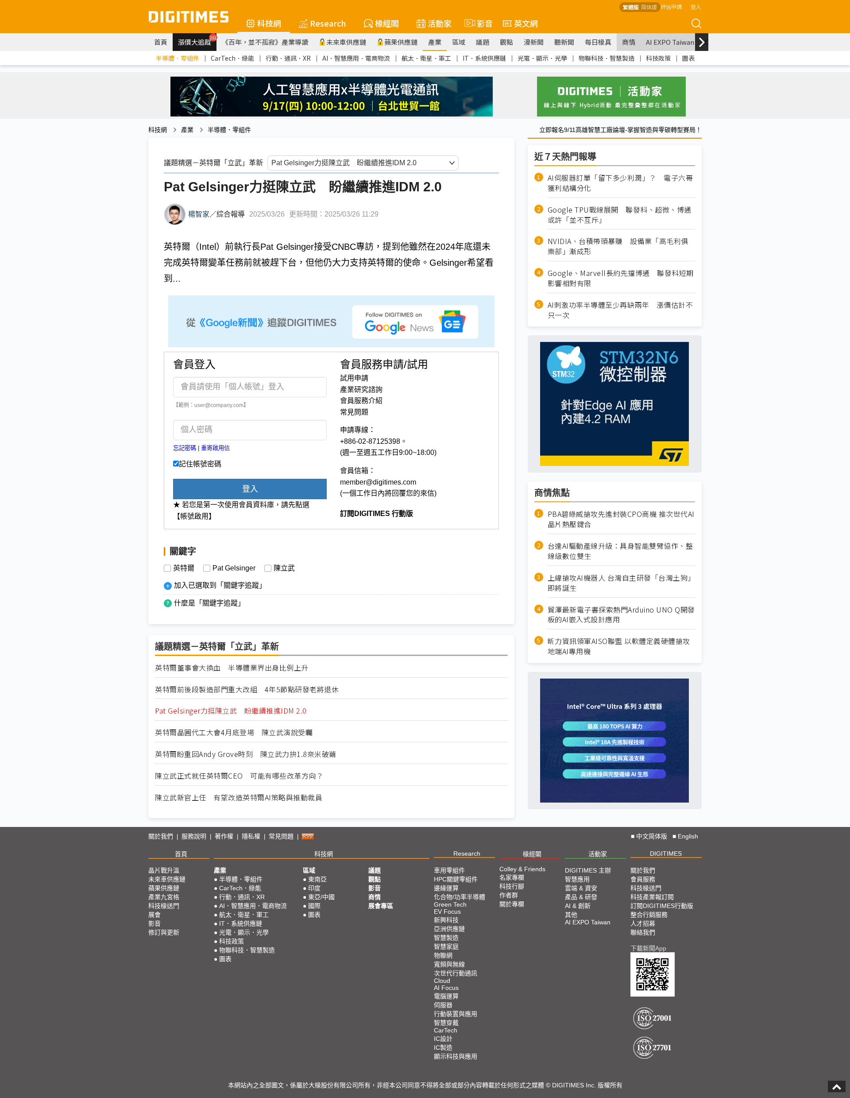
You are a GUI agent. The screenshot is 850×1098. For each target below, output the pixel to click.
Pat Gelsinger (233, 568)
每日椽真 (598, 42)
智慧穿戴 (446, 1022)
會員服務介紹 (361, 400)
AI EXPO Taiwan (670, 42)
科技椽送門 (163, 905)
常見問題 (354, 412)
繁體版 (631, 7)
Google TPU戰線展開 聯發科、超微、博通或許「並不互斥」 (620, 215)
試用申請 (354, 378)
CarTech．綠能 (232, 58)
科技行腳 (511, 886)
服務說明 (194, 836)
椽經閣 (387, 23)
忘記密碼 (184, 448)
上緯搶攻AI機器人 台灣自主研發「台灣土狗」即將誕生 (621, 583)
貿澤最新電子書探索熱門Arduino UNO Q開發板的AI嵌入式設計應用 (621, 615)
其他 (571, 914)
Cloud (442, 980)
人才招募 (642, 923)
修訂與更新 (163, 932)
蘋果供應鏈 (400, 42)
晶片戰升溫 (163, 870)
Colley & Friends (522, 869)
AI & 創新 (578, 905)
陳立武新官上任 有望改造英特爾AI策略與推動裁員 (238, 797)
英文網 (526, 23)
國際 (314, 905)
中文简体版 (651, 836)
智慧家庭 (446, 946)
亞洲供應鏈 (449, 928)
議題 (482, 42)
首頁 (160, 42)
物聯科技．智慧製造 (606, 58)
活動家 (440, 23)
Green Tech (450, 904)
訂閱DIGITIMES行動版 (661, 905)
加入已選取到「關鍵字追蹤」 (220, 585)
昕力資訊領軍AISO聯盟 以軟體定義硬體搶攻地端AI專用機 (619, 646)
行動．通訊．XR (288, 58)
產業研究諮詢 (361, 389)
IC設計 (443, 1038)
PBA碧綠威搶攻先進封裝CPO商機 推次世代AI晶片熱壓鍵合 (621, 519)
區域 (458, 42)
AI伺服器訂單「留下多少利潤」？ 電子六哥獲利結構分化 (620, 183)
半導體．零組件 (177, 58)
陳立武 (284, 568)
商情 (628, 42)
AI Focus (446, 987)
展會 (154, 914)
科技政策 (658, 58)
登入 (696, 6)
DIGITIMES (666, 853)
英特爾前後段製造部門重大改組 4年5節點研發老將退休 (247, 689)
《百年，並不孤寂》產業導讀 (265, 42)
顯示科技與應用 (455, 1056)
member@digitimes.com (378, 482)
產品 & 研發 (581, 896)
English (688, 836)
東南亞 (317, 879)
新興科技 (446, 919)
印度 (314, 888)
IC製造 (443, 1047)
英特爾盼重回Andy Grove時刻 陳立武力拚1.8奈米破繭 (245, 754)
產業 (434, 42)
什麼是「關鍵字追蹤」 (209, 603)
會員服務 (642, 879)
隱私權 (251, 836)
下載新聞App (648, 948)
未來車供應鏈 (346, 42)
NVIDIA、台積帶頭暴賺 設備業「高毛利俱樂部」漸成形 (618, 246)
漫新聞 (534, 42)
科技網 (269, 23)
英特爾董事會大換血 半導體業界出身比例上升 (232, 668)
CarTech (445, 1030)
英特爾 (183, 568)
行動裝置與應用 (455, 1013)
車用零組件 (449, 870)
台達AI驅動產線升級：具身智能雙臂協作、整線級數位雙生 (620, 551)
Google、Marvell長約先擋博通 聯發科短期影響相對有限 (621, 278)
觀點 (506, 42)
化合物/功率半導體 (459, 896)
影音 (481, 23)
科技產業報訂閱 (652, 896)
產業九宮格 (163, 896)
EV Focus (447, 911)
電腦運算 (446, 996)
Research (328, 23)
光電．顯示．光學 (542, 58)
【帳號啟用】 (194, 516)
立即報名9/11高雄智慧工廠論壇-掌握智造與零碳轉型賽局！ (620, 129)
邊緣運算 (446, 888)
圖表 (688, 58)
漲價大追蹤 (197, 41)
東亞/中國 (321, 896)
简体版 (649, 7)
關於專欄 (511, 904)
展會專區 (380, 905)
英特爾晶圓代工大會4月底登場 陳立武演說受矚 (234, 732)
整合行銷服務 (649, 914)
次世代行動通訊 (455, 973)
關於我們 (160, 836)
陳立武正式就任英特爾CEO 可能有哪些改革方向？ (239, 776)
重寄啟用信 (215, 448)
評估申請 (671, 6)
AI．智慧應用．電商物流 (356, 58)
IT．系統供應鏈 (484, 58)
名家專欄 (511, 877)
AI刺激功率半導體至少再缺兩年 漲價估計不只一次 (620, 310)
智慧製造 (446, 937)
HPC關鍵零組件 (456, 879)
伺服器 (443, 1005)
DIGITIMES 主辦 (588, 870)
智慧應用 (577, 879)
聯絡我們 (642, 932)
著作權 (224, 836)
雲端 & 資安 (581, 888)
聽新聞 (564, 42)
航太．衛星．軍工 (426, 58)
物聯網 (443, 955)
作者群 (508, 895)
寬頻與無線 (449, 964)
